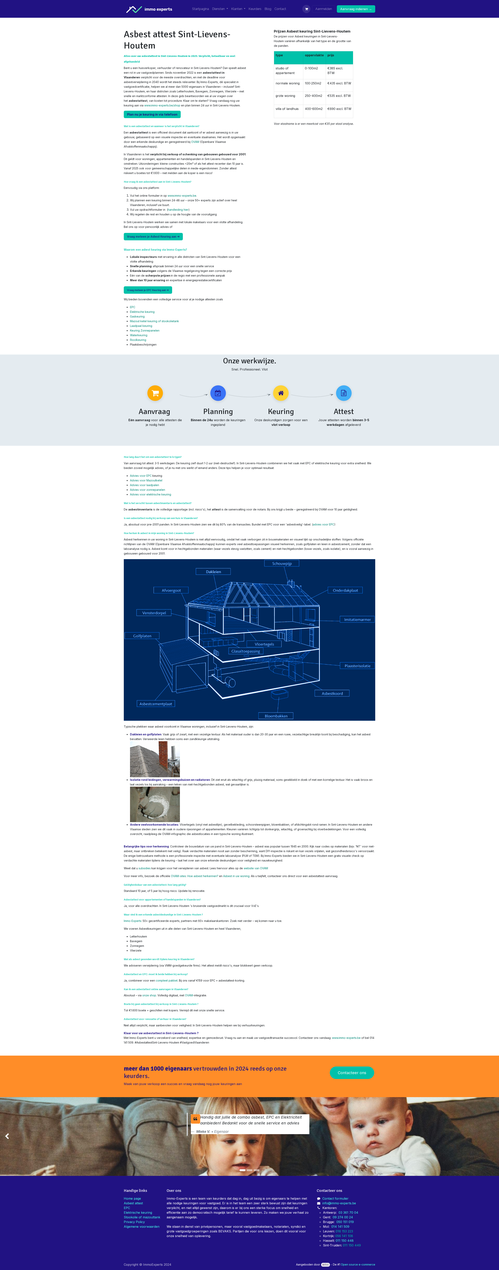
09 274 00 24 (343, 1217)
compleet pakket (167, 980)
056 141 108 (344, 1236)
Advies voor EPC (141, 475)
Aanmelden (323, 9)
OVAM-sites (178, 876)
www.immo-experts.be (182, 195)
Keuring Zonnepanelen (144, 330)
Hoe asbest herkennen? (202, 876)
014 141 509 (340, 1226)
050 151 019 (345, 1222)
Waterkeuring (138, 335)
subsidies (145, 868)
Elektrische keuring (142, 311)
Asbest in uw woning (236, 876)
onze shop (149, 995)
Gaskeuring (137, 316)
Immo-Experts (132, 920)
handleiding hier (178, 209)
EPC (132, 307)
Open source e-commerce (358, 1264)
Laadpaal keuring (141, 325)
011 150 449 (352, 1245)
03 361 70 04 (348, 1212)
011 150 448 (345, 1241)
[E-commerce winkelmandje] (306, 9)
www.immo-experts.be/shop (162, 105)
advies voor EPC (323, 524)
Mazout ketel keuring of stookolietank (154, 321)
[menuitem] (201, 9)
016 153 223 (345, 1231)
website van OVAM (256, 868)
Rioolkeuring (138, 339)
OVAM (195, 141)
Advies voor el (139, 494)
